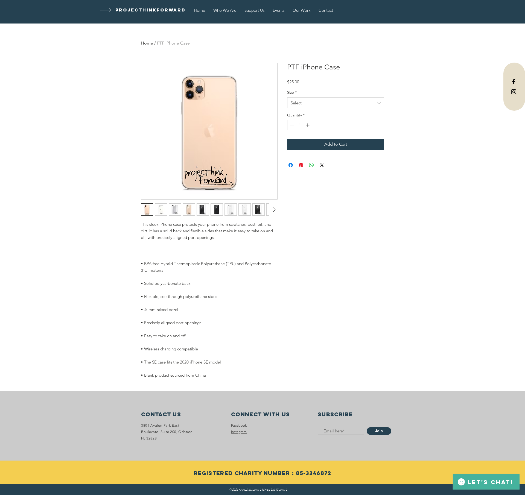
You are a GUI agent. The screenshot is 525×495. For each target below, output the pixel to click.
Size (292, 92)
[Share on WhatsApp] (311, 165)
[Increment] (308, 125)
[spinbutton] (300, 125)
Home (147, 43)
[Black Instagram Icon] (513, 91)
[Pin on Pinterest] (301, 165)
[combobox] (335, 103)
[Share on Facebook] (290, 165)
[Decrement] (291, 125)
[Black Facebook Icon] (513, 81)
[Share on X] (322, 165)
